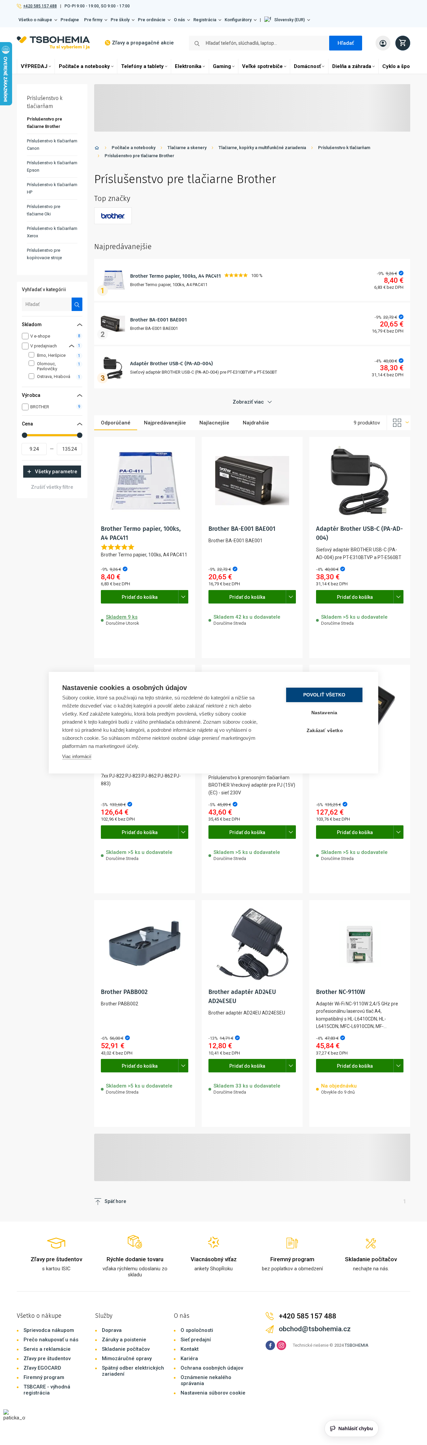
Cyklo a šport (398, 66)
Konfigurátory (238, 19)
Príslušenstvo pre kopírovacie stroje (44, 254)
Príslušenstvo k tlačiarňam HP (52, 188)
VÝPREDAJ (34, 66)
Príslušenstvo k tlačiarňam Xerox (52, 232)
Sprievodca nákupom (49, 1330)
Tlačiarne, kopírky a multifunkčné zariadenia (262, 147)
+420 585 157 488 (40, 6)
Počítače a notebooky (84, 66)
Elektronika (188, 66)
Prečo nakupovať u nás (51, 1340)
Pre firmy (93, 19)
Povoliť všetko (324, 694)
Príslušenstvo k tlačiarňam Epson (52, 166)
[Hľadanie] (77, 304)
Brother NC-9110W (340, 992)
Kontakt (190, 1349)
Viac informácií (76, 756)
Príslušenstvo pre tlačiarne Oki (43, 210)
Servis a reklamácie (47, 1349)
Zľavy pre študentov (47, 1358)
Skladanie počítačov (126, 1349)
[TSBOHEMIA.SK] (53, 42)
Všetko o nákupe (35, 19)
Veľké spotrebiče (262, 66)
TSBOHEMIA (356, 1345)
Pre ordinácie (151, 19)
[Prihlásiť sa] (383, 43)
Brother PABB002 (124, 992)
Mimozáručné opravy (127, 1358)
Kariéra (189, 1358)
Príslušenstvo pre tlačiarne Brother (139, 155)
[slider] (24, 435)
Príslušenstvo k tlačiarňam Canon (52, 144)
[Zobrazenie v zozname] (399, 422)
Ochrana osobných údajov (212, 1368)
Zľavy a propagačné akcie (143, 43)
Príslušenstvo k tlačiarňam (344, 147)
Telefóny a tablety (142, 66)
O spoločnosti (197, 1330)
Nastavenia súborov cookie (213, 1393)
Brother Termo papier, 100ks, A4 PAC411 (175, 276)
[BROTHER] (113, 215)
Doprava (112, 1330)
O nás (179, 19)
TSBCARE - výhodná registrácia (47, 1390)
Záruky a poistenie (124, 1340)
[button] (287, 19)
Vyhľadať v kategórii (44, 289)
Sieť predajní (196, 1340)
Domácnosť (307, 66)
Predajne (70, 19)
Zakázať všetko (325, 730)
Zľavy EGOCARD (42, 1368)
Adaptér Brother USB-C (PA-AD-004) (171, 363)
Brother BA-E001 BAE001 (158, 320)
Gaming (222, 66)
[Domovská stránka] (97, 148)
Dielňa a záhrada (351, 66)
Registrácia (204, 19)
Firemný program (44, 1377)
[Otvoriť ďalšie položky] (183, 597)
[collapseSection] (71, 346)
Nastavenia (324, 712)
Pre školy (120, 19)
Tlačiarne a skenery (186, 147)
